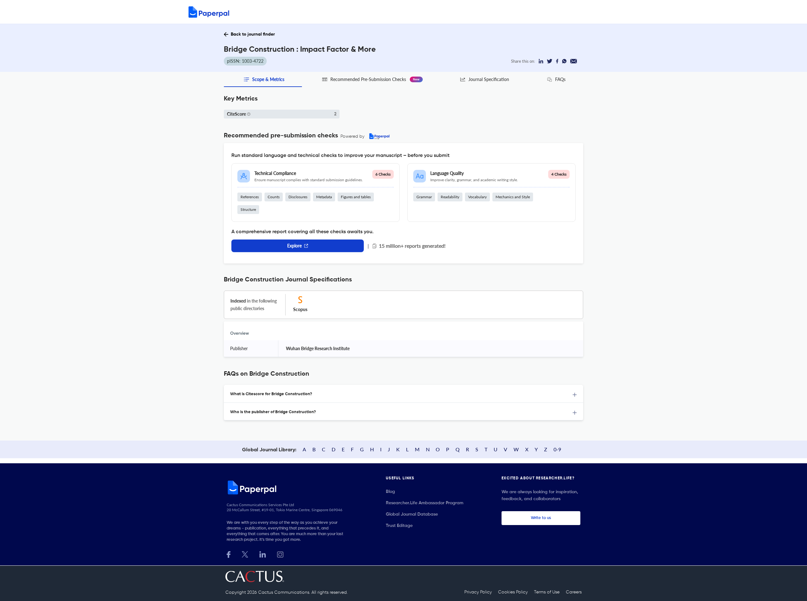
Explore (294, 245)
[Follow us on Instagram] (280, 554)
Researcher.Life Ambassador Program (424, 503)
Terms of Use (547, 592)
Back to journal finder (253, 34)
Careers (574, 592)
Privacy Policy (478, 592)
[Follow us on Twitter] (245, 554)
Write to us (541, 518)
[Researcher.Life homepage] (287, 487)
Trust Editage (399, 525)
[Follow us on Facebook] (228, 554)
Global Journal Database (412, 514)
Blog (390, 491)
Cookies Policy (513, 592)
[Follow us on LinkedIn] (262, 554)
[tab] (403, 394)
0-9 (557, 449)
